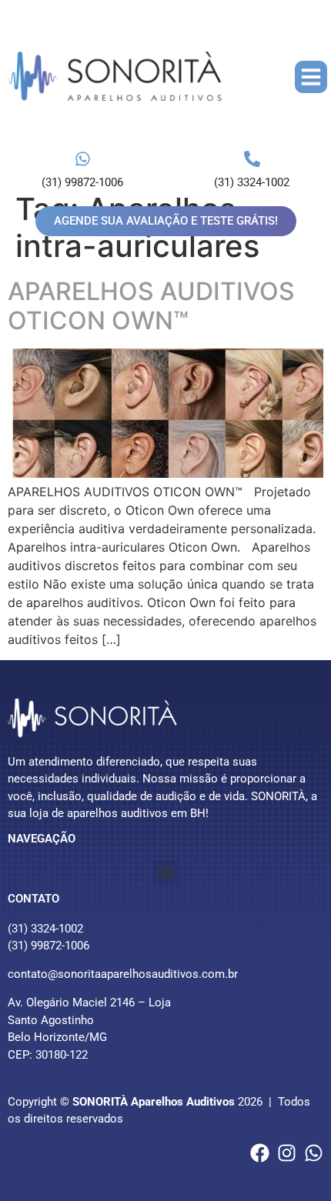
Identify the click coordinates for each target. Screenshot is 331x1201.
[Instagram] (286, 1153)
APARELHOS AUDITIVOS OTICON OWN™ (151, 305)
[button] (311, 77)
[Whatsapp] (313, 1153)
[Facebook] (259, 1153)
